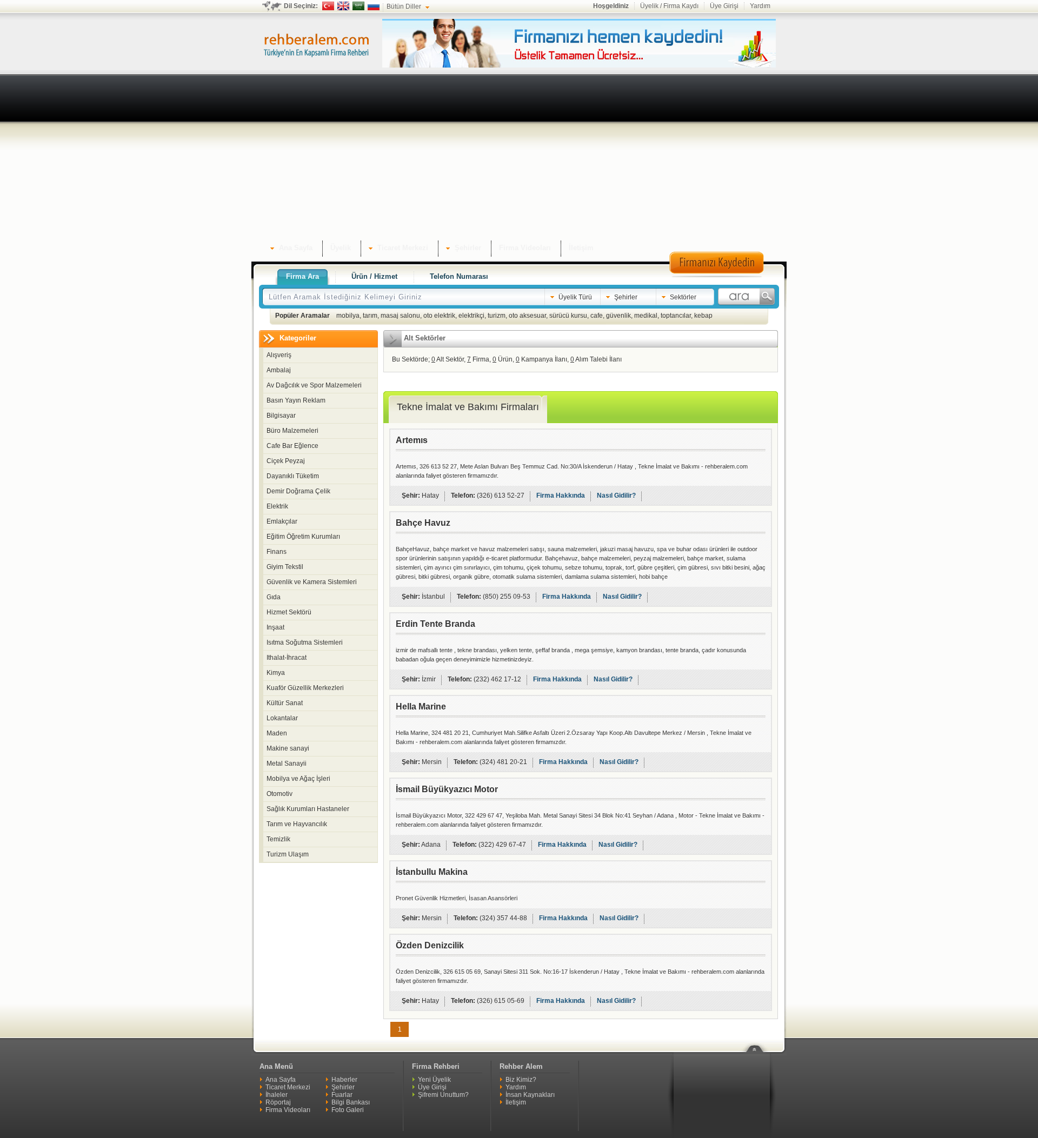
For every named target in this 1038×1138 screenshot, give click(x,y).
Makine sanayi (288, 748)
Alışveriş (279, 355)
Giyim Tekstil (285, 567)
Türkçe (328, 6)
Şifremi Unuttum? (443, 1095)
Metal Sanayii (287, 763)
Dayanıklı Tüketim (293, 476)
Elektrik (277, 506)
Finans (277, 551)
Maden (277, 733)
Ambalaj (279, 370)
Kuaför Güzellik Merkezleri (305, 688)
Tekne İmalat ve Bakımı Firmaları (468, 406)
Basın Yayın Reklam (296, 400)
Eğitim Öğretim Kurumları (303, 536)
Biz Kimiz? (520, 1079)
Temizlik (278, 839)
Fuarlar (341, 1095)
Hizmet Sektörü (289, 612)
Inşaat (275, 627)
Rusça (374, 6)
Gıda (274, 597)
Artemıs (412, 440)
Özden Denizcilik (430, 945)
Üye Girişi (724, 6)
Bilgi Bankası (350, 1102)
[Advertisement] (519, 159)
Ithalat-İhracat (287, 657)
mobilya (348, 315)
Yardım (760, 6)
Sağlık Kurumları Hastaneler (308, 809)
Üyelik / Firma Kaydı (669, 6)
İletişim (515, 1102)
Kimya (276, 673)
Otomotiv (279, 794)
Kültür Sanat (285, 703)
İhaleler (276, 1095)
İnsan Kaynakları (530, 1095)
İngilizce (343, 6)
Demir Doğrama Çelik (298, 491)
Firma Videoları (287, 1110)
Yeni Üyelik (434, 1079)
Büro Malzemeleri (292, 430)
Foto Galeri (347, 1110)
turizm (496, 315)
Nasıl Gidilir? (616, 495)
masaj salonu (400, 315)
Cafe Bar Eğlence (292, 446)
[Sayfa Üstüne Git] (758, 1042)
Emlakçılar (282, 521)
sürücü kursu (568, 315)
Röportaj (278, 1102)
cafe (596, 315)
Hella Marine (421, 706)
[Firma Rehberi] (316, 44)
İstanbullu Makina (432, 871)
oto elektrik (439, 315)
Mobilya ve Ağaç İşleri (298, 778)
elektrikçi (471, 315)
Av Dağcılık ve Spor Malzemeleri (314, 385)
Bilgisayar (281, 415)
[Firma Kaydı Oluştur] (716, 275)
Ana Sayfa (280, 1079)
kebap (703, 315)
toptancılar (676, 315)
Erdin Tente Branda (435, 623)
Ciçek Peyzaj (286, 461)
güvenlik (618, 315)
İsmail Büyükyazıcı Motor (447, 789)
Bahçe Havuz (423, 522)
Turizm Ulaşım (288, 854)
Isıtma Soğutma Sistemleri (305, 642)
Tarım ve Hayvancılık (297, 824)
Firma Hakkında (560, 495)
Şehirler (343, 1087)
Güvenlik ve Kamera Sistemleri (312, 582)
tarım (370, 315)
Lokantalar (282, 718)
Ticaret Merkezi (287, 1087)
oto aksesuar (527, 315)
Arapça (358, 6)
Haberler (344, 1079)
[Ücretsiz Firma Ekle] (579, 65)
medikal (645, 315)
